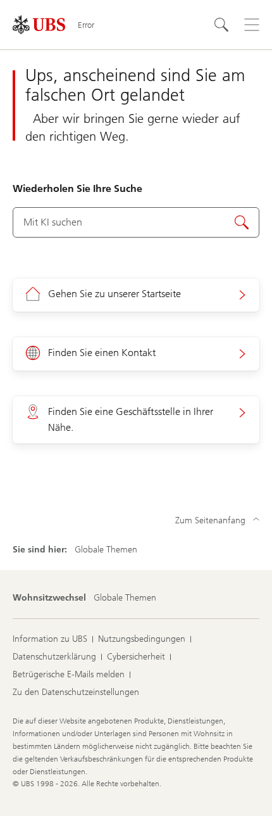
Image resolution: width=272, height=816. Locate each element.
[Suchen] (221, 24)
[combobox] (136, 222)
